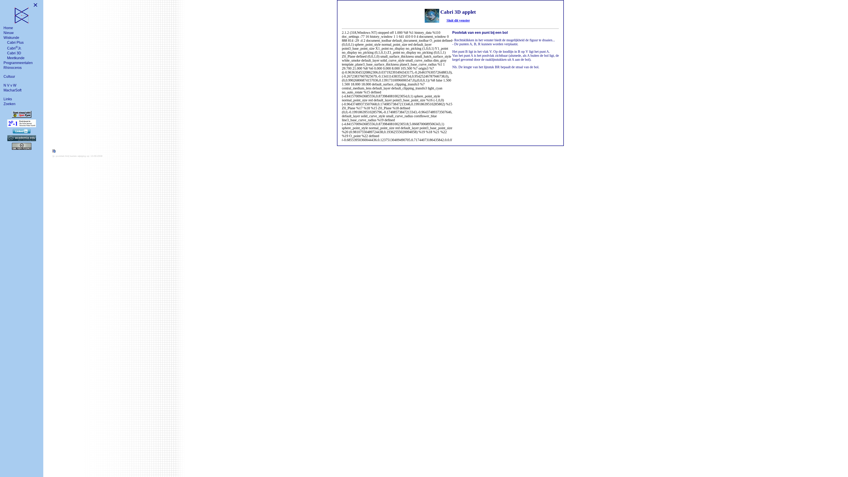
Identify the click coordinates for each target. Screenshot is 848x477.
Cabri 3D (14, 53)
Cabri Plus (15, 42)
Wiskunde (11, 38)
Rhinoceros (13, 68)
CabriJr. (14, 47)
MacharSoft (12, 90)
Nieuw (9, 33)
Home (8, 28)
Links (8, 99)
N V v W (10, 85)
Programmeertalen (18, 63)
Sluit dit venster (458, 20)
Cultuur (9, 76)
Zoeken (9, 104)
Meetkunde (16, 58)
